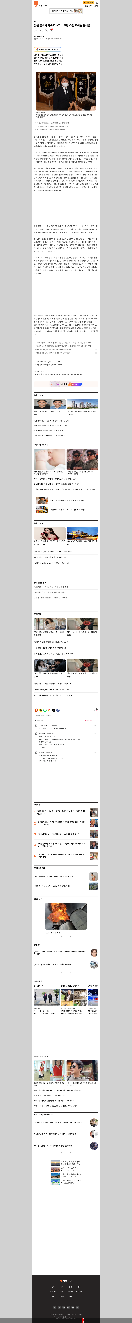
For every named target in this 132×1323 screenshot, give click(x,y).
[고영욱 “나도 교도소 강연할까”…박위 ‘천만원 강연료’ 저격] (94, 1134)
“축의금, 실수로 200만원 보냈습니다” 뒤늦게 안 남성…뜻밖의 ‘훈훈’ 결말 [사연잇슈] (63, 346)
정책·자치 (53, 1291)
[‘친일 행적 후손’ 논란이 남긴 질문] (94, 953)
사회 (61, 1287)
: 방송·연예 (40, 1056)
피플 (53, 1296)
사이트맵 (74, 1314)
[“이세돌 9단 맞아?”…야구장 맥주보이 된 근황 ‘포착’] (94, 1146)
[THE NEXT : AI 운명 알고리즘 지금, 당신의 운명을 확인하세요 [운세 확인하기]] (66, 384)
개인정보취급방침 (65, 1314)
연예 (70, 1296)
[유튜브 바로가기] (63, 1307)
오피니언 (37, 945)
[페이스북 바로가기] (54, 1307)
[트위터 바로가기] (59, 1307)
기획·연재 (37, 981)
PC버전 (80, 1314)
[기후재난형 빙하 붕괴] (94, 964)
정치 (35, 21)
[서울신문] (40, 4)
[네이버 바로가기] (73, 1307)
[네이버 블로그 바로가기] (77, 1307)
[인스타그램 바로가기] (68, 1307)
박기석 (40, 37)
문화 (61, 1291)
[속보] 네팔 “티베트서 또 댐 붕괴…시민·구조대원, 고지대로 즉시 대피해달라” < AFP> (63, 343)
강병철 (36, 37)
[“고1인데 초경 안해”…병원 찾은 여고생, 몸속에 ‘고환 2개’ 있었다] (94, 1122)
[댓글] (51, 30)
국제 (78, 1287)
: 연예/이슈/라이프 (42, 1115)
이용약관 (57, 1314)
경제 (70, 1287)
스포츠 (62, 1296)
